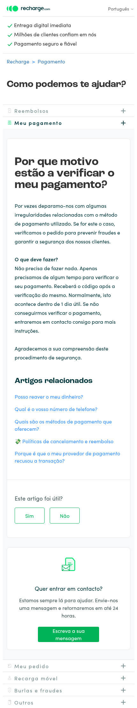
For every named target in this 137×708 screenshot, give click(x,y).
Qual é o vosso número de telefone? (56, 408)
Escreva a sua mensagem (69, 634)
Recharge (18, 61)
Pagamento (51, 61)
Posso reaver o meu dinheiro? (49, 396)
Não (64, 515)
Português (119, 8)
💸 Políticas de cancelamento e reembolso (64, 440)
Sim (29, 515)
